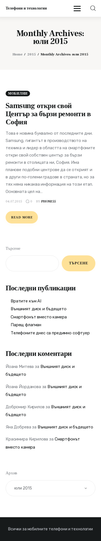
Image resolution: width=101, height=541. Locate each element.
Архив (11, 473)
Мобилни (17, 94)
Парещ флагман (26, 324)
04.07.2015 (14, 201)
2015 (31, 54)
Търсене (13, 248)
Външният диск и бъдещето (38, 308)
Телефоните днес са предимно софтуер (50, 332)
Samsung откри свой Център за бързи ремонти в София (48, 114)
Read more (22, 217)
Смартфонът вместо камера (38, 317)
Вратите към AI (26, 301)
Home (17, 54)
